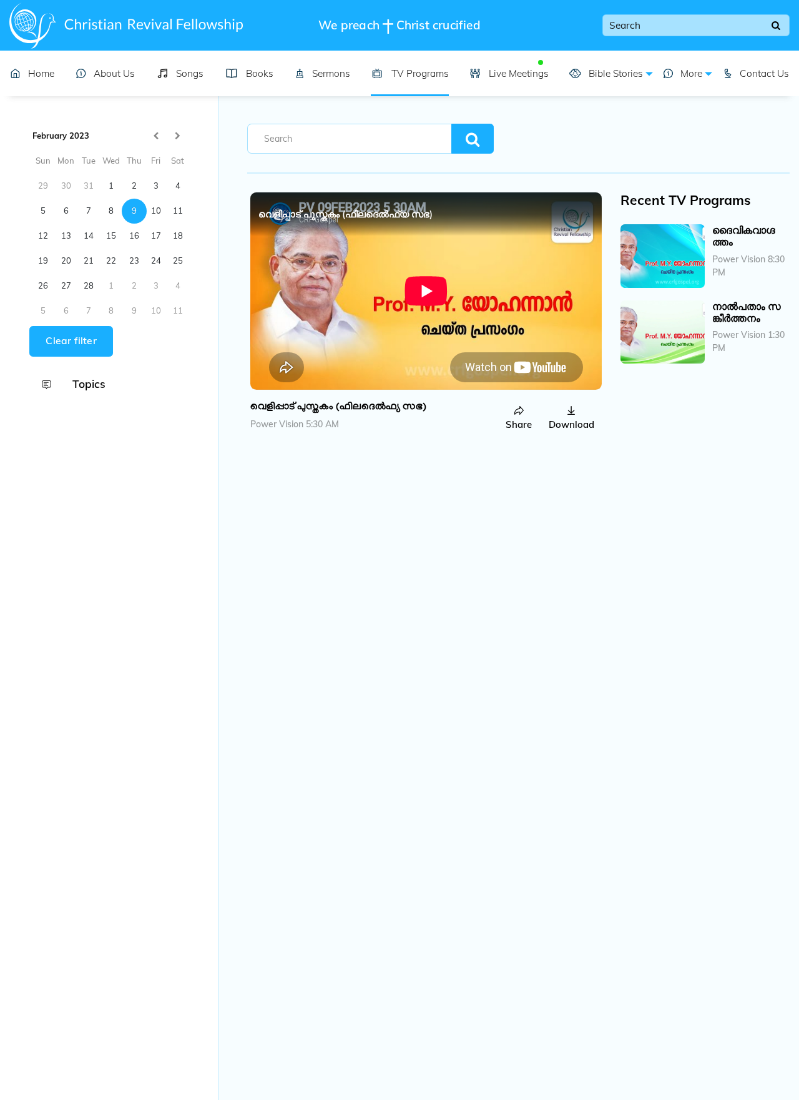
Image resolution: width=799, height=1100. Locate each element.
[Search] (776, 25)
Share (519, 424)
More (690, 73)
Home (41, 73)
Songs (189, 73)
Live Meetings (518, 73)
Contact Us (764, 73)
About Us (114, 73)
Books (259, 73)
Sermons (331, 73)
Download (571, 424)
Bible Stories (614, 73)
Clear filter (71, 341)
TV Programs (419, 73)
